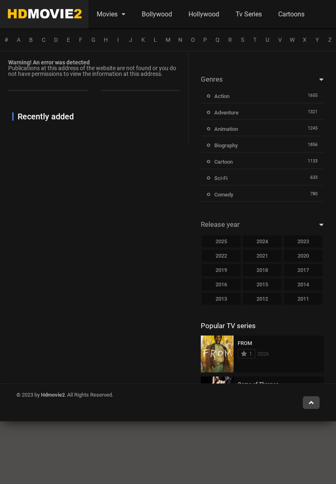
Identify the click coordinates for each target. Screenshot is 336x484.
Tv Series (249, 14)
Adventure (226, 113)
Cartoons (291, 14)
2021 (262, 256)
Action (221, 96)
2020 (303, 256)
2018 (262, 270)
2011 (303, 299)
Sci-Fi (220, 178)
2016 (221, 284)
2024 (262, 241)
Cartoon (223, 162)
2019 (221, 270)
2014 (303, 284)
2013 (221, 299)
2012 (262, 299)
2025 (221, 241)
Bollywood (157, 14)
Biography (226, 145)
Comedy (223, 195)
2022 (221, 256)
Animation (226, 129)
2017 (303, 270)
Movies (107, 14)
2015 (262, 284)
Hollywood (203, 14)
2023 (303, 241)
